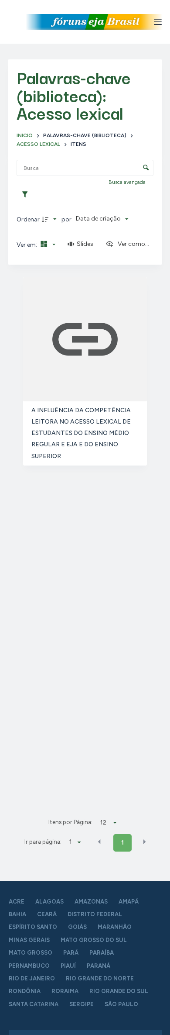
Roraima (64, 991)
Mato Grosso (30, 952)
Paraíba (101, 952)
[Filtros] (27, 195)
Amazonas (91, 901)
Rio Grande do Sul (118, 991)
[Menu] (158, 22)
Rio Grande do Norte (100, 978)
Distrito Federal (95, 914)
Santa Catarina (33, 1004)
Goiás (77, 927)
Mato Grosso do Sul (94, 940)
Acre (16, 901)
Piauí (68, 966)
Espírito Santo (33, 927)
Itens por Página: (70, 821)
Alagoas (49, 901)
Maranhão (115, 927)
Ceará (47, 914)
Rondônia (25, 991)
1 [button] (122, 842)
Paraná (98, 966)
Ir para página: (42, 841)
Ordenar (28, 219)
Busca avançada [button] (128, 182)
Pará (70, 952)
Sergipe (81, 1004)
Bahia (17, 914)
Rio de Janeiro (32, 978)
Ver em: (27, 244)
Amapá (129, 901)
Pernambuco (29, 966)
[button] (99, 842)
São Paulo (121, 1004)
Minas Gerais (29, 940)
